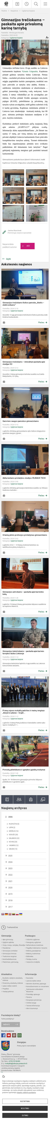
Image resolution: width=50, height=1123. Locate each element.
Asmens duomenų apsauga (36, 984)
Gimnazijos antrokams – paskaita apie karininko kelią (23, 593)
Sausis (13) (13, 849)
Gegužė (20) (13, 835)
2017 (10, 907)
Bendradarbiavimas (9, 959)
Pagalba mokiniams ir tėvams (36, 948)
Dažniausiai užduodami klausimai (34, 990)
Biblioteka (29, 956)
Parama (29, 997)
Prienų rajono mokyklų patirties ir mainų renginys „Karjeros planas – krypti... (24, 712)
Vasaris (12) (13, 845)
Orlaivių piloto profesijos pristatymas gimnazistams (25, 535)
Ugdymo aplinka (8, 942)
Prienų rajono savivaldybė (26, 1046)
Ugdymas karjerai (28, 11)
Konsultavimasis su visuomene (37, 986)
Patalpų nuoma (31, 959)
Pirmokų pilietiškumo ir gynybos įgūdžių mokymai (24, 770)
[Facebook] (3, 1035)
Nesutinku (25, 1108)
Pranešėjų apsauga (33, 994)
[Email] (19, 1035)
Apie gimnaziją (8, 939)
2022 (10, 875)
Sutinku (25, 1115)
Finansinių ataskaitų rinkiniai (13, 983)
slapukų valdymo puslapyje (26, 1092)
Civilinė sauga (31, 1003)
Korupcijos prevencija (33, 1000)
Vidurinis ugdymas (33, 939)
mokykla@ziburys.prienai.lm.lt (16, 1063)
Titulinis (4, 11)
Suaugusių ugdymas (33, 942)
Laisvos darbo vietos (33, 981)
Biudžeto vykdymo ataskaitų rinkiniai (13, 979)
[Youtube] (9, 1035)
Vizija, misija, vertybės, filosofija (14, 945)
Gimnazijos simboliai (10, 951)
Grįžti (8, 259)
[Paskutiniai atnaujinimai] (26, 4)
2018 (10, 900)
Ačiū (26, 246)
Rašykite (6, 1024)
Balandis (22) (14, 838)
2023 (10, 868)
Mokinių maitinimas (33, 954)
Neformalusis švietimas (34, 945)
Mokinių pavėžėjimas (33, 951)
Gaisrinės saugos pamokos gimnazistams (21, 421)
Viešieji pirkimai (8, 991)
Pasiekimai (6, 948)
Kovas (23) (13, 842)
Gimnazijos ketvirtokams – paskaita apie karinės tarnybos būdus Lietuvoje (23, 652)
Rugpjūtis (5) (14, 824)
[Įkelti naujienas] (17, 4)
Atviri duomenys (32, 1008)
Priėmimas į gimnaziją (10, 962)
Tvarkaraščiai (12, 927)
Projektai (6, 989)
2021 (10, 881)
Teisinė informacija (33, 1006)
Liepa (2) (12, 827)
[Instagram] (14, 1035)
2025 (10, 856)
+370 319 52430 (14, 1061)
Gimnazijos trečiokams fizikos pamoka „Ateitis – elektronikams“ (23, 304)
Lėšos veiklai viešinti (10, 986)
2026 (10, 817)
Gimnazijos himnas (9, 954)
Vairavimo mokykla (33, 962)
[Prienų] (6, 3)
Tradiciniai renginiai (10, 956)
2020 (10, 888)
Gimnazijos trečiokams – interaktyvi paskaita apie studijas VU (24, 363)
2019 (10, 894)
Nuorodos (29, 978)
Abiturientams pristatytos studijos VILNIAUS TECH (24, 478)
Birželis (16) (13, 831)
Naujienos (14, 11)
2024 (10, 862)
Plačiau (41, 322)
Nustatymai (25, 1101)
